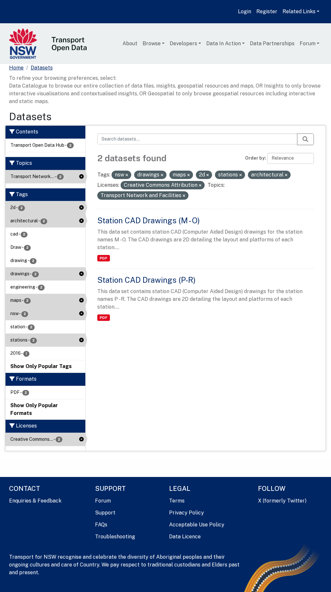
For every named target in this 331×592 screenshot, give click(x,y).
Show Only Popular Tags (41, 366)
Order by (255, 158)
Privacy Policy (186, 513)
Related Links (299, 11)
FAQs (101, 525)
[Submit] (305, 139)
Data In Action (223, 43)
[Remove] (126, 175)
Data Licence (185, 537)
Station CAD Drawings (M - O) (148, 220)
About (130, 43)
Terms (177, 501)
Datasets (42, 68)
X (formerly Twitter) (282, 501)
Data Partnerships (272, 43)
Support (105, 513)
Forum (307, 43)
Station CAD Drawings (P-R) (146, 279)
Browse (152, 43)
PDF (103, 258)
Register (266, 11)
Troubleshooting (115, 537)
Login (244, 11)
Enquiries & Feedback (35, 501)
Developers (183, 43)
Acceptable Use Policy (196, 525)
